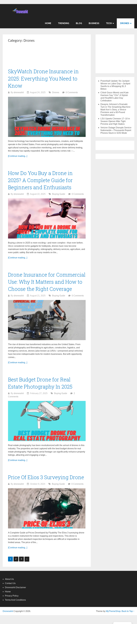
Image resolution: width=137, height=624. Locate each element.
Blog (79, 23)
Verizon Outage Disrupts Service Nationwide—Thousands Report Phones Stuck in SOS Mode (115, 130)
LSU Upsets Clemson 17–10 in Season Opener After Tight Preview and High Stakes (115, 121)
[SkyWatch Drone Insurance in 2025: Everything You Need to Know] (47, 117)
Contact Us (10, 583)
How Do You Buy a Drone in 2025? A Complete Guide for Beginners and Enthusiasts (40, 180)
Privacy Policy (11, 596)
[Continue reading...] (17, 156)
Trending (63, 23)
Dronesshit (8, 611)
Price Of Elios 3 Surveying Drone (46, 477)
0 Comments (72, 92)
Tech (109, 23)
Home (48, 23)
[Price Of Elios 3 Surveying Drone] (47, 508)
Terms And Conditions (15, 600)
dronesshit (19, 92)
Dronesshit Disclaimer (15, 587)
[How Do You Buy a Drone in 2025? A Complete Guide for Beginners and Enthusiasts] (47, 218)
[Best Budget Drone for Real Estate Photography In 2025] (47, 421)
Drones (124, 23)
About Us (9, 579)
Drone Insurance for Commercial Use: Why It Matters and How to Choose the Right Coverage (46, 281)
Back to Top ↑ (128, 611)
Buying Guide (58, 194)
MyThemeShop (113, 611)
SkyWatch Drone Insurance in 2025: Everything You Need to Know (43, 78)
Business (94, 23)
